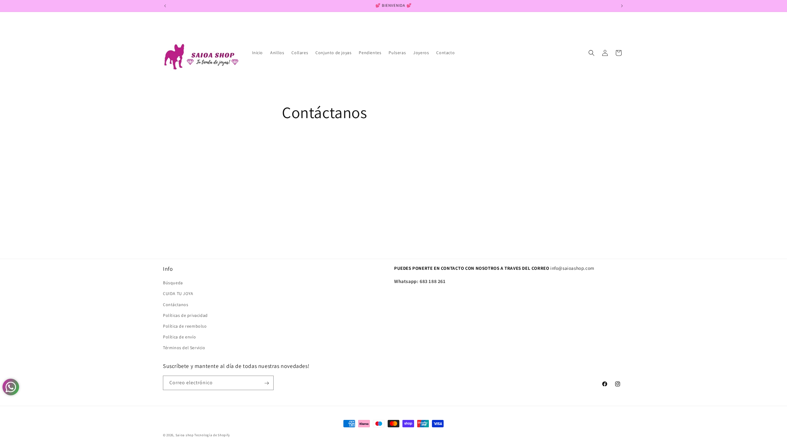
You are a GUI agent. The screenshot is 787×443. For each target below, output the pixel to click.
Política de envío (179, 337)
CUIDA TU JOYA (178, 293)
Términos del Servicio (184, 347)
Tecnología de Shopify (212, 435)
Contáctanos (175, 304)
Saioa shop (185, 435)
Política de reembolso (185, 326)
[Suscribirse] (266, 383)
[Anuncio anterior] (165, 6)
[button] (591, 53)
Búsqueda (173, 282)
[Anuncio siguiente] (622, 6)
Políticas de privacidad (185, 315)
